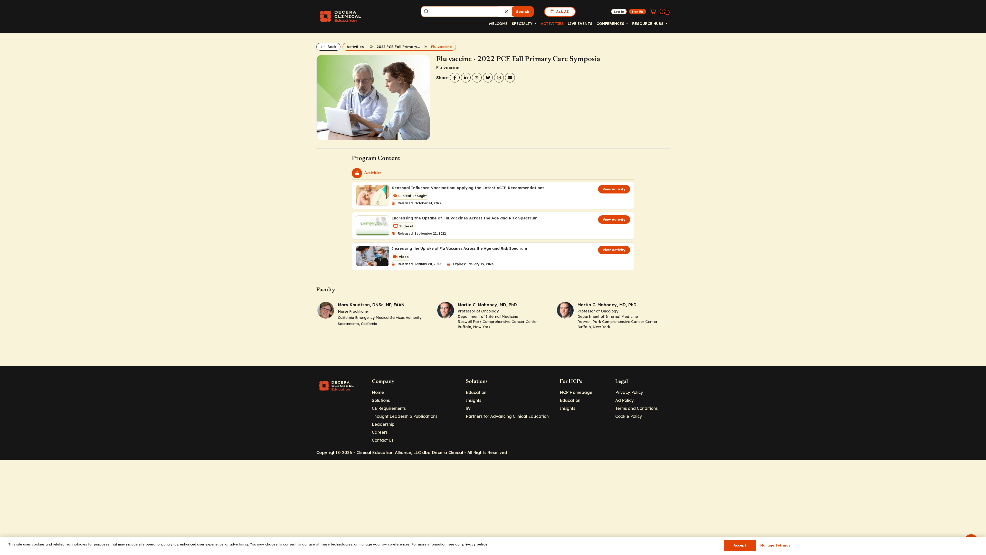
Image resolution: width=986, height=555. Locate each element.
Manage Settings (775, 545)
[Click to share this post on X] (477, 77)
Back (331, 46)
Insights (473, 400)
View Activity (614, 189)
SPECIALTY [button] (523, 23)
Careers (379, 432)
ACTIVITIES (552, 23)
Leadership (383, 424)
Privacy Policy (629, 392)
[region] (493, 546)
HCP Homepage (576, 392)
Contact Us (382, 440)
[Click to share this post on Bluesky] (488, 77)
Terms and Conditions (636, 408)
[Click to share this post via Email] (510, 77)
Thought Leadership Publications (404, 416)
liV (468, 408)
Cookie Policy (628, 416)
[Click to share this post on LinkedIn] (466, 77)
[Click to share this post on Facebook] (455, 77)
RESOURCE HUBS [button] (648, 23)
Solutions (381, 400)
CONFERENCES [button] (610, 23)
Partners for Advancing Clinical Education (507, 416)
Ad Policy (624, 400)
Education (476, 392)
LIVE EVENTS (580, 23)
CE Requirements (389, 408)
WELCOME (498, 23)
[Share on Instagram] (499, 77)
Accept (740, 545)
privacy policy (474, 544)
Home (378, 392)
